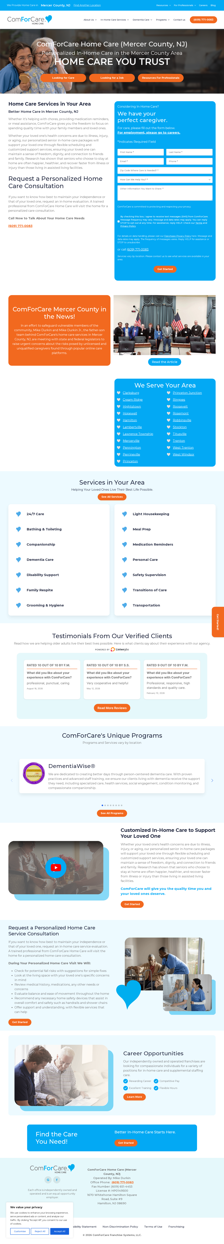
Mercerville (131, 441)
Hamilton (130, 420)
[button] (212, 780)
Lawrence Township (138, 434)
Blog (213, 5)
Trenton (179, 441)
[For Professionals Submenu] (195, 5)
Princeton (130, 461)
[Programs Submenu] (169, 19)
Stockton (180, 427)
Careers (203, 5)
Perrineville (131, 454)
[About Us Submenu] (96, 19)
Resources (162, 5)
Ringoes (179, 399)
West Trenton (183, 447)
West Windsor (183, 454)
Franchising (176, 1226)
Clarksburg (131, 393)
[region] (39, 1220)
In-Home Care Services (113, 19)
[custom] (48, 1179)
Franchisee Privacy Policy (177, 236)
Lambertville (132, 427)
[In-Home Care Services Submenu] (128, 19)
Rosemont (181, 413)
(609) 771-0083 (20, 226)
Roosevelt (180, 406)
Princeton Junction (187, 393)
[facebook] (56, 1179)
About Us (89, 19)
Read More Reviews (112, 708)
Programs (161, 19)
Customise (20, 1231)
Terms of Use (153, 1226)
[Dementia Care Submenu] (151, 19)
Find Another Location (87, 5)
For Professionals (183, 5)
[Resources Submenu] (170, 5)
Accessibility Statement (80, 1226)
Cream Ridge (133, 399)
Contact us (179, 19)
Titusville (180, 434)
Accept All (59, 1231)
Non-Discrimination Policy (120, 1226)
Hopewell (130, 413)
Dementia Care (141, 19)
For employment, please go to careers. (148, 132)
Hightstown (132, 406)
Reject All (40, 1231)
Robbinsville (182, 420)
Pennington (132, 447)
